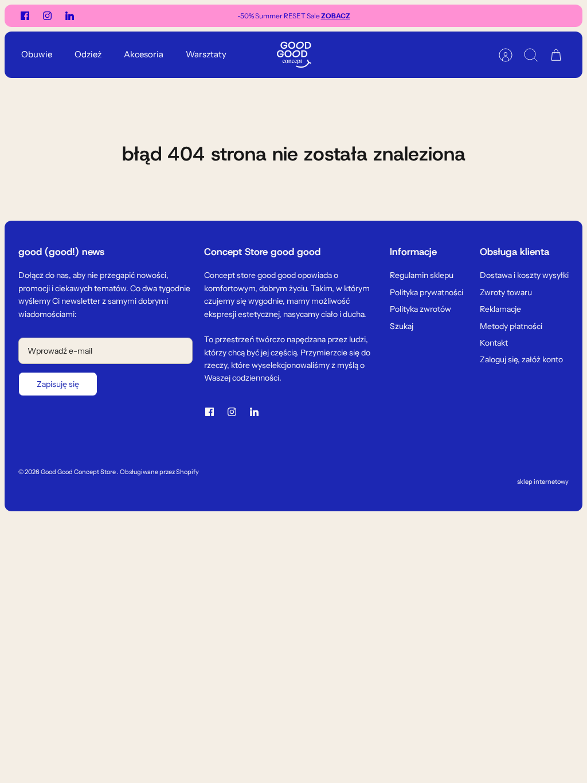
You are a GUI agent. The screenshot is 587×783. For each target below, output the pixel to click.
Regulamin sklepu (421, 275)
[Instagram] (47, 15)
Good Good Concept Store (79, 472)
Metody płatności (511, 326)
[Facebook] (25, 15)
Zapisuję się (58, 384)
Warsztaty (206, 54)
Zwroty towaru (506, 292)
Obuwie (36, 54)
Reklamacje (500, 309)
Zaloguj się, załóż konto (521, 359)
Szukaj (401, 326)
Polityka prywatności (426, 292)
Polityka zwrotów (420, 309)
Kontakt (494, 343)
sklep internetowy (543, 481)
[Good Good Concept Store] (294, 54)
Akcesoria (143, 54)
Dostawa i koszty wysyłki (524, 275)
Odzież (88, 54)
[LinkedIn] (69, 15)
